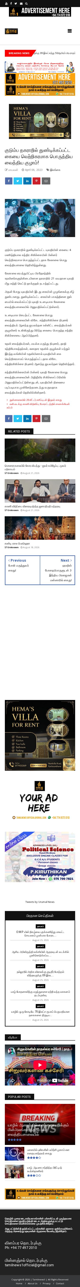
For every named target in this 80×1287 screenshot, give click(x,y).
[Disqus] (40, 646)
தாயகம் (66, 53)
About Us (32, 1283)
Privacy (46, 1283)
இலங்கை (55, 170)
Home (19, 1283)
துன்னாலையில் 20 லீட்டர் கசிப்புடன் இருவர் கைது (36, 400)
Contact (60, 1283)
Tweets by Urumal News (40, 902)
